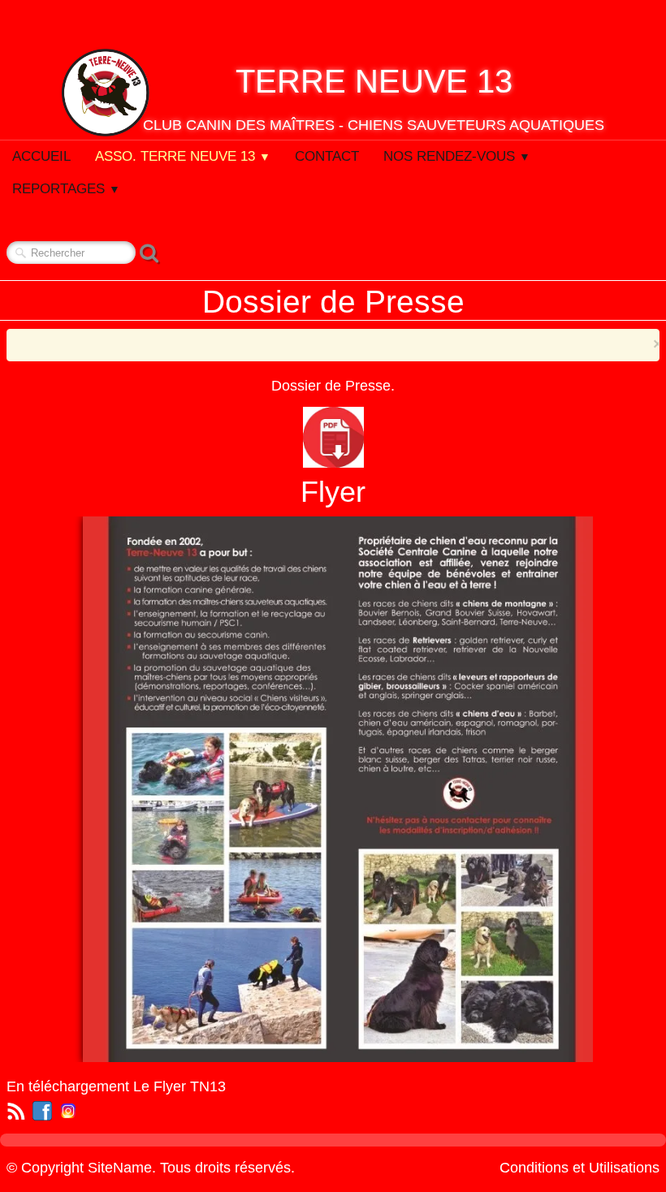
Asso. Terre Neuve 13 (182, 156)
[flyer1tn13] (342, 788)
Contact (327, 156)
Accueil (41, 156)
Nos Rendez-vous (456, 156)
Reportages (66, 189)
